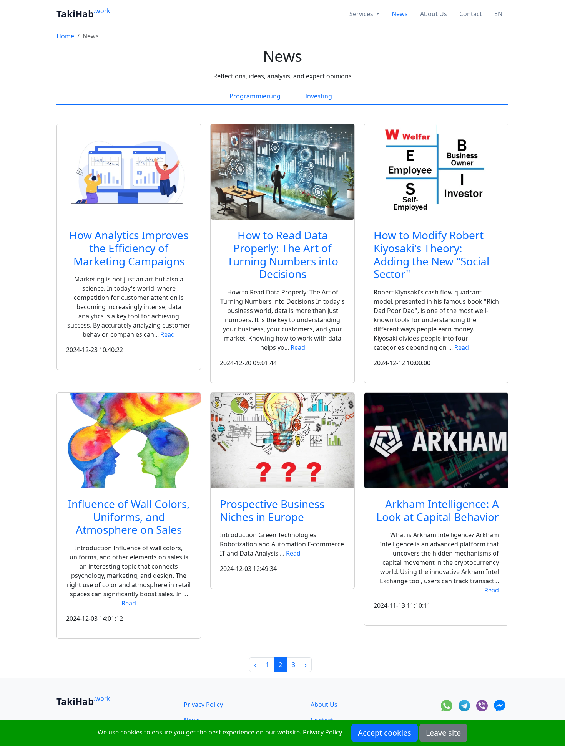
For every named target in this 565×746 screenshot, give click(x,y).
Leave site (443, 733)
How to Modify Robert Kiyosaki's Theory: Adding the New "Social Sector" (431, 254)
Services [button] (362, 14)
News (400, 14)
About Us (433, 14)
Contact (470, 14)
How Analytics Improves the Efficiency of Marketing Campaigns (128, 248)
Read (167, 334)
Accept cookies (384, 733)
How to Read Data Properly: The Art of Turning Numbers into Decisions (282, 254)
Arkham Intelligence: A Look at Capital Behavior (437, 510)
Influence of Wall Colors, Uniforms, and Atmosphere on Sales (129, 516)
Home (65, 36)
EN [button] (498, 14)
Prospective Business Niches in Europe (272, 510)
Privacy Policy (203, 704)
